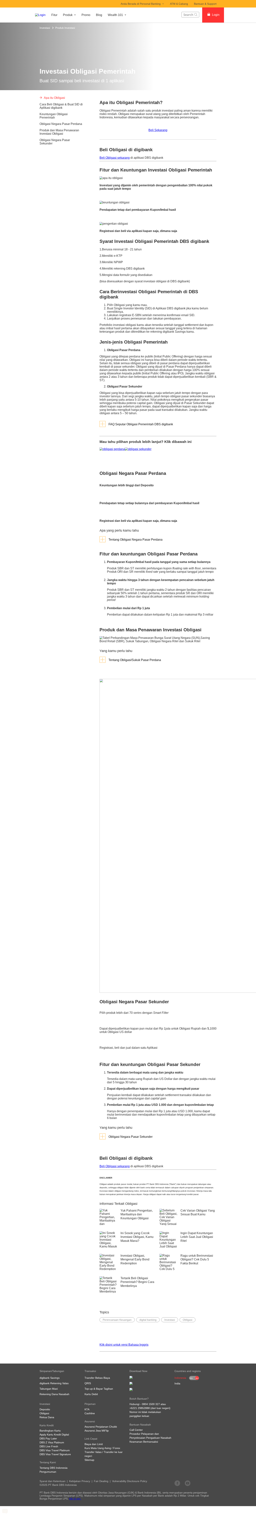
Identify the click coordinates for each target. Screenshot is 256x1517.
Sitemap (89, 1459)
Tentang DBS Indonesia (53, 1467)
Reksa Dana (47, 1417)
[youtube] (187, 1483)
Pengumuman (48, 1471)
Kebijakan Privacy (79, 1481)
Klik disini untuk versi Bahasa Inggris (124, 1344)
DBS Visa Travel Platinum (55, 1450)
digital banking (147, 1319)
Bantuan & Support (205, 3)
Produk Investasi (65, 27)
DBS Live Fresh (49, 1446)
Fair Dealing (101, 1481)
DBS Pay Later (48, 1438)
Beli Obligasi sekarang (115, 157)
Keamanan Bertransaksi (143, 1441)
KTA (87, 1409)
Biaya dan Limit (94, 1444)
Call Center (136, 1429)
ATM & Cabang (179, 3)
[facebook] (177, 1483)
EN (191, 1378)
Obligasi (187, 1319)
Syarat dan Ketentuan (52, 1481)
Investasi (45, 27)
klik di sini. (75, 1498)
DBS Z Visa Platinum (52, 1442)
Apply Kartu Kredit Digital (54, 1434)
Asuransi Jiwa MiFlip (97, 1430)
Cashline (90, 1413)
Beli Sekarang (157, 130)
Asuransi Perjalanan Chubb (101, 1426)
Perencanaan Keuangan (117, 1319)
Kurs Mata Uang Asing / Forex (102, 1448)
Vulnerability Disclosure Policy (129, 1481)
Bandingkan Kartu (50, 1430)
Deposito (45, 1409)
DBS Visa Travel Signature (55, 1454)
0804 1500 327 (151, 1404)
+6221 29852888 (139, 1408)
